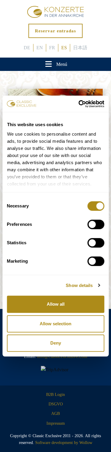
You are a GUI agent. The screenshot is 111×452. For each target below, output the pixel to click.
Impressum (55, 423)
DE (27, 47)
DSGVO (56, 404)
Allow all (56, 304)
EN (39, 47)
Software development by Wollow (63, 442)
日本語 (80, 47)
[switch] (95, 224)
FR (52, 47)
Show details (79, 285)
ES (64, 47)
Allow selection (55, 323)
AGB (55, 413)
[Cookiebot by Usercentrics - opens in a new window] (79, 104)
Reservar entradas (55, 30)
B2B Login (55, 394)
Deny (55, 342)
